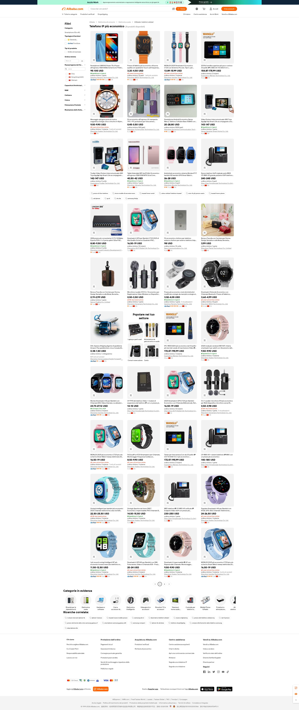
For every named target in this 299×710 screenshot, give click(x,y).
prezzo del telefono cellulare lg (204, 618)
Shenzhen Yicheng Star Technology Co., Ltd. (143, 129)
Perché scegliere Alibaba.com (77, 644)
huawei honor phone (217, 193)
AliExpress (116, 699)
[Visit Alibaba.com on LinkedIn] (209, 671)
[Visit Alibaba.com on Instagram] (218, 671)
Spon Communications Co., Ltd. (175, 248)
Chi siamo (70, 639)
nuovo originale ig (181, 618)
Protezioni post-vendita (109, 658)
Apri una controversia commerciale (181, 653)
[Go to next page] (169, 584)
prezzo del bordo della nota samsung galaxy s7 (82, 623)
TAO (167, 699)
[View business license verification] (170, 706)
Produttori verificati (142, 644)
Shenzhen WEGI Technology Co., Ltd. (140, 77)
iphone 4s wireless (158, 623)
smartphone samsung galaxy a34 (115, 623)
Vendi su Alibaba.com (210, 644)
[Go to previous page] (155, 584)
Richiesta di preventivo (143, 649)
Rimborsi (172, 658)
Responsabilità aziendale (75, 653)
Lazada (149, 699)
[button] (173, 8)
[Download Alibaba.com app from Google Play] (224, 689)
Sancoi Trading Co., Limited (100, 302)
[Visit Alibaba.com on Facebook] (204, 671)
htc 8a (119, 198)
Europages (183, 699)
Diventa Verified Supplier (212, 658)
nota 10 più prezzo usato (196, 193)
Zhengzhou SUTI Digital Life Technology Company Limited (143, 248)
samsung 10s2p (133, 198)
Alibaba (92, 22)
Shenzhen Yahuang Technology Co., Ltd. (141, 185)
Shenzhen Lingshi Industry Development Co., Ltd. (106, 250)
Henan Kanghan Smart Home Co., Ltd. (214, 131)
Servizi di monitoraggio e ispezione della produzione (115, 663)
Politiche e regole (107, 669)
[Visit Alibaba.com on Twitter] (213, 671)
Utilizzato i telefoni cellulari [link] (143, 22)
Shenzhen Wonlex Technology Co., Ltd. (178, 185)
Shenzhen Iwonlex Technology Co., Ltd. (178, 77)
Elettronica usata (125, 22)
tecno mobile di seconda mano (125, 193)
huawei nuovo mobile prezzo (118, 618)
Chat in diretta (174, 649)
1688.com (125, 699)
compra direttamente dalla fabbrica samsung (207, 623)
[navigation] (75, 303)
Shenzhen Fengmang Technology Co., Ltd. (142, 304)
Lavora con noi (72, 658)
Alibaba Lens (78, 689)
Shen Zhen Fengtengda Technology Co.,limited (217, 183)
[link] (296, 688)
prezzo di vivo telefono (100, 193)
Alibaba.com (193, 689)
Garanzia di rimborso (108, 649)
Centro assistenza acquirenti (179, 644)
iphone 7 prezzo (97, 618)
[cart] (204, 9)
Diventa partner (208, 662)
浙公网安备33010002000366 (188, 706)
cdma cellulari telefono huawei (171, 193)
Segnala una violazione (177, 666)
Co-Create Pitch (72, 649)
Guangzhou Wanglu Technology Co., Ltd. (215, 76)
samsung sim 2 (139, 618)
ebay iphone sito (72, 628)
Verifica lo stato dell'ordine (212, 653)
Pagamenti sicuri (107, 644)
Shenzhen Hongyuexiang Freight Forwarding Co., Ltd (106, 359)
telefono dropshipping (178, 623)
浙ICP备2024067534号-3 (209, 706)
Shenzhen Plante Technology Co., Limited (216, 248)
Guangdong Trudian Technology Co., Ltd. (105, 183)
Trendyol (174, 699)
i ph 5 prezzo (225, 618)
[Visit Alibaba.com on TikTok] (227, 671)
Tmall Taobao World (138, 699)
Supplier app (153, 689)
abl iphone (96, 198)
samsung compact (139, 623)
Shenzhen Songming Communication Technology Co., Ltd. (180, 129)
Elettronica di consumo (106, 22)
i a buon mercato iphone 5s (76, 618)
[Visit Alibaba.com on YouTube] (223, 671)
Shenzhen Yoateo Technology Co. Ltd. (104, 131)
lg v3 (108, 198)
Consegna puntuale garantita (111, 653)
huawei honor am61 (148, 193)
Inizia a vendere (208, 649)
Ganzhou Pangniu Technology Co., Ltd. (104, 77)
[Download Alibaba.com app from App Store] (207, 689)
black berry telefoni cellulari (160, 618)
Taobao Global (159, 699)
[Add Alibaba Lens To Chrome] (101, 689)
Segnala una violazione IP (178, 662)
